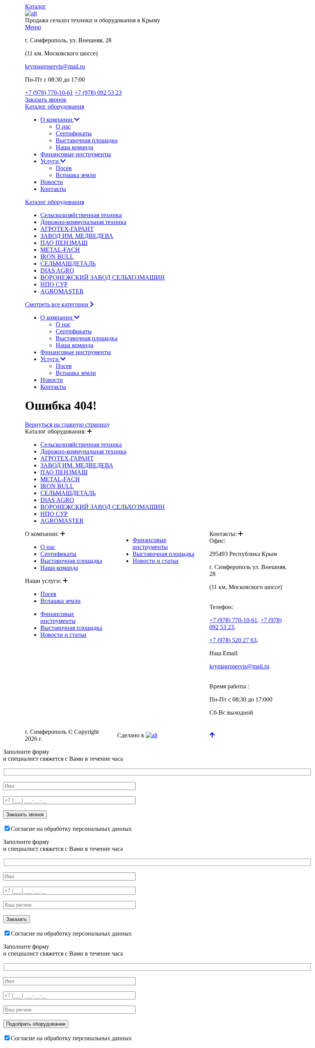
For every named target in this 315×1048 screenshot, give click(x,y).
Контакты (53, 189)
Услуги (50, 161)
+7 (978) (49, 92)
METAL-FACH (60, 249)
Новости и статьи (63, 634)
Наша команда (74, 147)
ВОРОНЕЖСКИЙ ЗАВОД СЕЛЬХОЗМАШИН (102, 277)
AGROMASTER (62, 291)
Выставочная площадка (87, 140)
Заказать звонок (45, 99)
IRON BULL (57, 256)
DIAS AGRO (57, 270)
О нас (63, 126)
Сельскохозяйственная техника (81, 215)
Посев (64, 168)
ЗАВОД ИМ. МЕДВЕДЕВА (76, 236)
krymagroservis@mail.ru (55, 66)
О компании (57, 119)
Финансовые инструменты (75, 154)
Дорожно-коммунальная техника (83, 222)
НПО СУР (54, 284)
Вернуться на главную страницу (67, 424)
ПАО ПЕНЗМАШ (64, 242)
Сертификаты (74, 133)
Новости (51, 182)
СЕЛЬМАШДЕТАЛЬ (68, 263)
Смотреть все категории (57, 304)
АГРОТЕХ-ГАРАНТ (67, 229)
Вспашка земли (76, 175)
